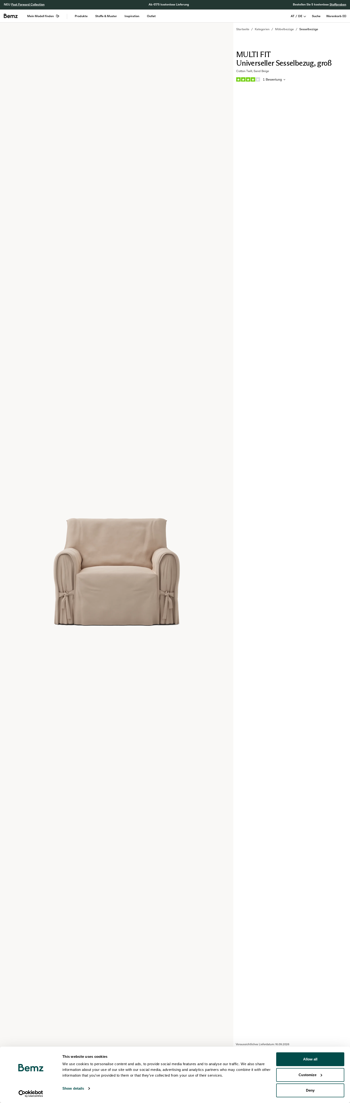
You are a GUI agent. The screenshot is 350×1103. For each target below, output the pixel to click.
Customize (307, 1075)
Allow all (310, 1059)
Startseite (242, 29)
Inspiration (132, 16)
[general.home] (11, 16)
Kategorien (262, 29)
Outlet (151, 16)
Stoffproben (338, 4)
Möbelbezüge (284, 29)
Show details (73, 1088)
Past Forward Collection (28, 4)
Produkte (81, 16)
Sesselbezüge (308, 29)
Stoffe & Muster (106, 16)
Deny (310, 1090)
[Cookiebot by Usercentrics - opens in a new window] (31, 1093)
